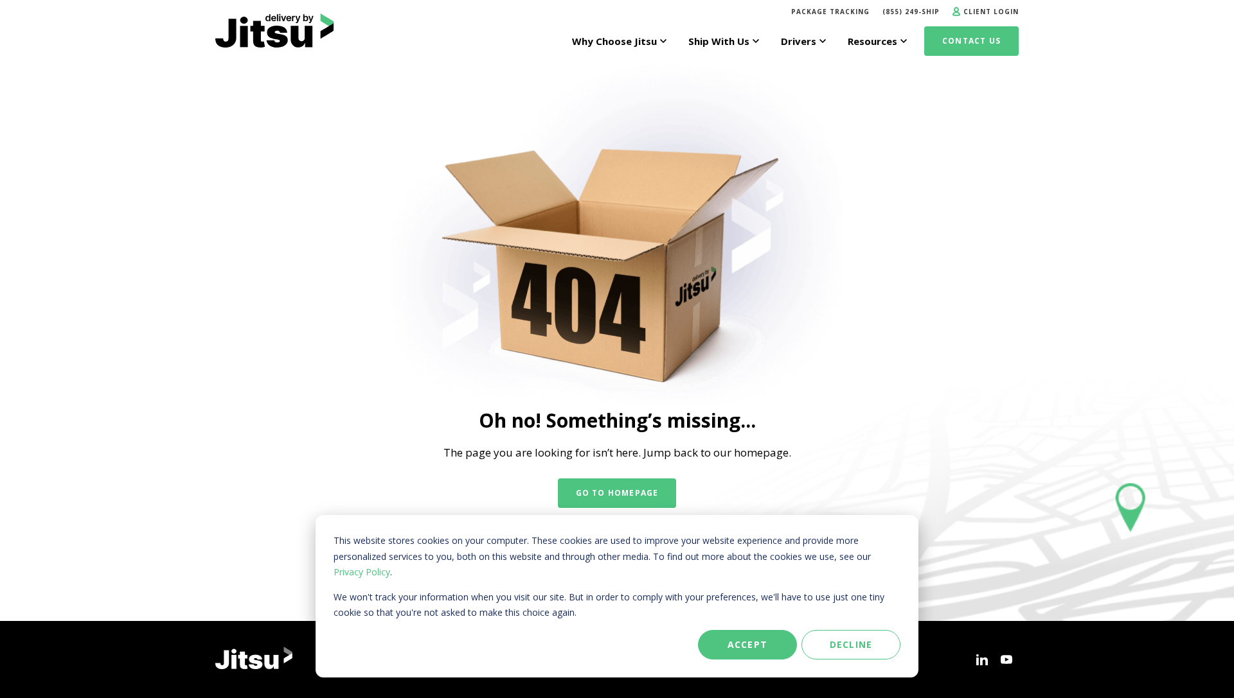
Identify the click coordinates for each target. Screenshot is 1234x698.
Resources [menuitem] (872, 41)
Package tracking (830, 11)
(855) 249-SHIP (911, 11)
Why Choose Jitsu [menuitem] (614, 41)
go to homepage (617, 492)
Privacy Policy (362, 572)
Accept (747, 644)
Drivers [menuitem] (798, 41)
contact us (971, 40)
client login (991, 11)
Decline (851, 644)
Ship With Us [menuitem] (718, 41)
